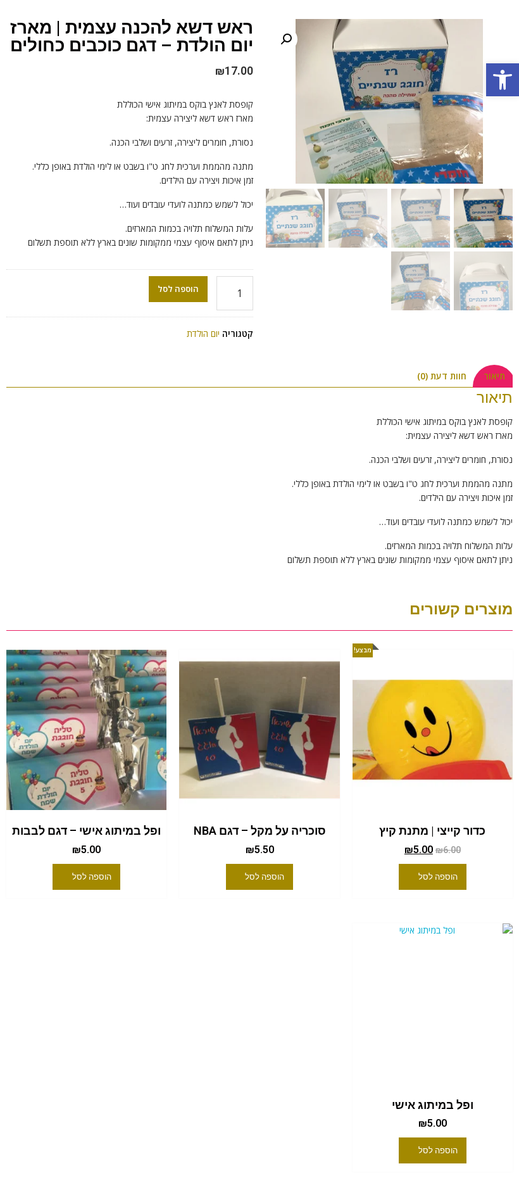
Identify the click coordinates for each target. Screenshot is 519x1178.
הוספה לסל (178, 288)
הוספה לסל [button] (438, 877)
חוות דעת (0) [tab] (441, 376)
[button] (502, 79)
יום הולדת (203, 333)
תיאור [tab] (494, 376)
